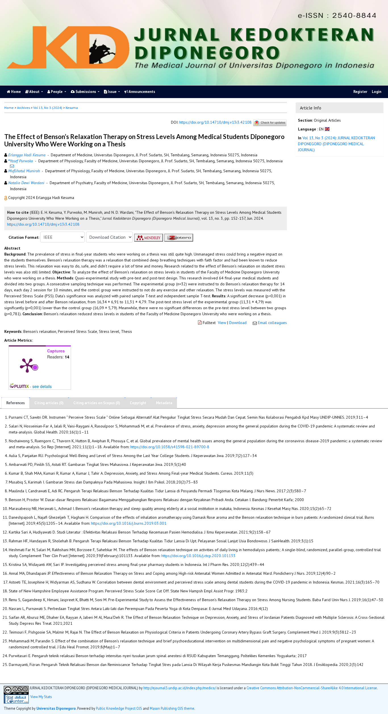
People (56, 91)
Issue (112, 91)
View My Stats (41, 697)
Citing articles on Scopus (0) (96, 402)
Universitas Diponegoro (56, 708)
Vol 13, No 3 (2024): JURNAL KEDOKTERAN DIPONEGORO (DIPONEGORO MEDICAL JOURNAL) (336, 143)
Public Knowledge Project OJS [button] (119, 708)
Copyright (138, 402)
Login (376, 91)
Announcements (141, 91)
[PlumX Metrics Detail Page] (27, 365)
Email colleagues (272, 322)
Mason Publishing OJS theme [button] (172, 708)
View (222, 322)
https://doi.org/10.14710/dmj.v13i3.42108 (215, 122)
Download (238, 322)
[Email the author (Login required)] (12, 166)
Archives (23, 107)
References (15, 402)
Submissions (86, 91)
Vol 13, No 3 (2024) (47, 107)
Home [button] (9, 107)
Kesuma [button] (72, 107)
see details (42, 386)
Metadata (164, 402)
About (34, 91)
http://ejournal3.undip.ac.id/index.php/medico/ (179, 688)
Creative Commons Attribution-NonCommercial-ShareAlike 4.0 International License (312, 688)
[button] (6, 197)
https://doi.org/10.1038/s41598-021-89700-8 (169, 446)
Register (360, 91)
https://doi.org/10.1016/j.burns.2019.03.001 (128, 523)
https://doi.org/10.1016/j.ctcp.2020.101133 (198, 555)
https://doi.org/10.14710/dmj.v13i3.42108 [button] (43, 224)
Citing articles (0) (49, 402)
